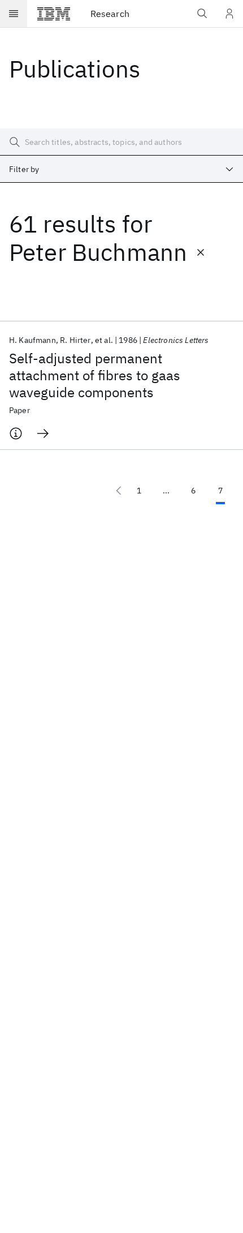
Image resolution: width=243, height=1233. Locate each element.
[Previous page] (118, 490)
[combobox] (121, 169)
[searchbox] (121, 142)
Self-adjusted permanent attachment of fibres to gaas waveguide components (94, 375)
